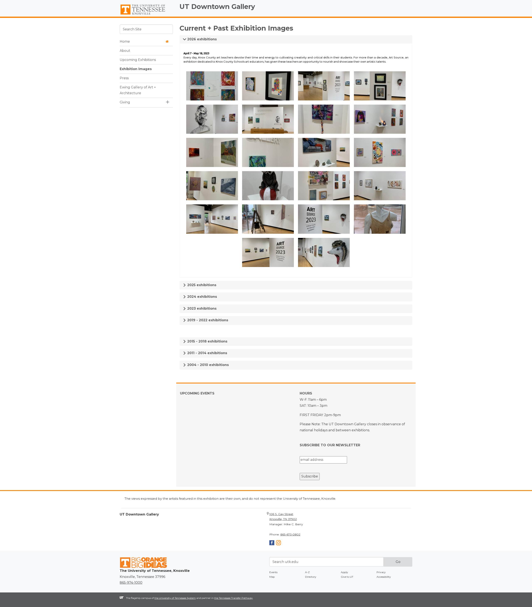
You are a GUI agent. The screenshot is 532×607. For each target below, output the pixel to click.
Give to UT (347, 576)
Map (272, 576)
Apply (344, 572)
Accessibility (384, 576)
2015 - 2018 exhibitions (206, 341)
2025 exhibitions (201, 285)
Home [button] (125, 41)
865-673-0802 (290, 534)
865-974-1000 (131, 583)
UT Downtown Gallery (217, 6)
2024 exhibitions (201, 297)
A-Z (307, 572)
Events (273, 572)
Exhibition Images (136, 69)
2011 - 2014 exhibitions (206, 353)
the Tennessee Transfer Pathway (233, 598)
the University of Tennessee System (175, 598)
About (125, 50)
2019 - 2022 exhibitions (207, 320)
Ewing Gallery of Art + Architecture (138, 90)
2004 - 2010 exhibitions (207, 365)
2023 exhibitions (201, 308)
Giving (125, 102)
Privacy (381, 572)
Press (124, 78)
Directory (310, 576)
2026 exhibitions (201, 39)
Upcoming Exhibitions (138, 60)
